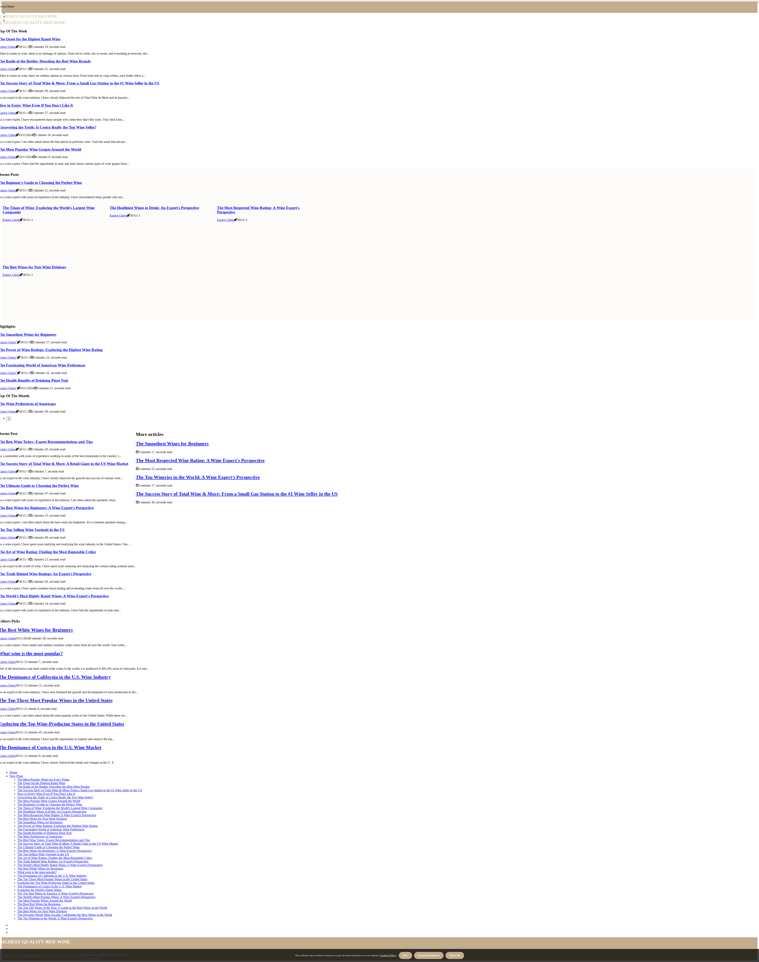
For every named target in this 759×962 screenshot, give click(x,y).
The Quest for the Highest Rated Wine (41, 783)
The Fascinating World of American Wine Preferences (51, 829)
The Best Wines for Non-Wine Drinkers (34, 267)
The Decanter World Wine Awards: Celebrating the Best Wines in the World (64, 915)
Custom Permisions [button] (429, 955)
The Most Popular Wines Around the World (44, 900)
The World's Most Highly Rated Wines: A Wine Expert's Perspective (60, 865)
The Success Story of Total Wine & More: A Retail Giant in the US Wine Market (67, 843)
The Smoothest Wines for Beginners (172, 443)
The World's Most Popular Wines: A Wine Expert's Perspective (56, 897)
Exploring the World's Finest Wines (39, 890)
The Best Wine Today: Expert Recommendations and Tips (53, 840)
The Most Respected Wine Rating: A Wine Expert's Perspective (200, 460)
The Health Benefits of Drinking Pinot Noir (44, 833)
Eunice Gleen (11, 220)
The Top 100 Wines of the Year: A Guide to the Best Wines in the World (62, 907)
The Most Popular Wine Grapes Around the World (48, 801)
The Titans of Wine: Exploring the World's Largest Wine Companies (59, 808)
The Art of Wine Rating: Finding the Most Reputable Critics (54, 858)
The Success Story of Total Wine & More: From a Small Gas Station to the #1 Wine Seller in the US (237, 493)
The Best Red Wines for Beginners (39, 904)
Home (13, 772)
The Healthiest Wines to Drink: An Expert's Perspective (154, 208)
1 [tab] (8, 418)
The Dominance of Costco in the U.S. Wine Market (49, 886)
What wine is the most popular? (37, 872)
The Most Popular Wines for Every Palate (43, 779)
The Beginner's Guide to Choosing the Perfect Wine (49, 804)
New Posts (16, 776)
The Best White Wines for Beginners (40, 868)
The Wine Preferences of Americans (39, 836)
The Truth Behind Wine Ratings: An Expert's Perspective (53, 861)
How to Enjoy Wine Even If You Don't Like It (46, 793)
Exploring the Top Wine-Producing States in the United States (55, 882)
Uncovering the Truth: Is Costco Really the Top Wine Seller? (55, 797)
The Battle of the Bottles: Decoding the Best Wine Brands (53, 786)
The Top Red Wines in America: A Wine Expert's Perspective (55, 893)
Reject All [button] (454, 955)
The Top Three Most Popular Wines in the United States (52, 879)
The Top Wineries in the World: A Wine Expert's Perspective (198, 477)
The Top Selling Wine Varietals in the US (43, 854)
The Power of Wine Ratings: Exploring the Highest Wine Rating (57, 826)
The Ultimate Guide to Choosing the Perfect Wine (48, 847)
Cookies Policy (388, 955)
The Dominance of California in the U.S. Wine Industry (52, 875)
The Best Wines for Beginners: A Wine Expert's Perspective (54, 850)
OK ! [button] (405, 955)
